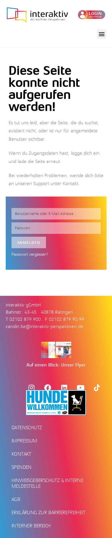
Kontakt (70, 183)
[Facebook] (48, 388)
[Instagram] (31, 388)
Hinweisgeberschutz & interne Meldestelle (47, 483)
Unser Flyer (73, 365)
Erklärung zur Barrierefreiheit (48, 512)
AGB (15, 499)
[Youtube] (80, 388)
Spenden (21, 467)
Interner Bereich (31, 526)
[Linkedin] (64, 388)
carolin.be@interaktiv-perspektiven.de (44, 326)
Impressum (24, 441)
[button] (101, 34)
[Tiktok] (97, 388)
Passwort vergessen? (29, 254)
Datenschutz (26, 427)
